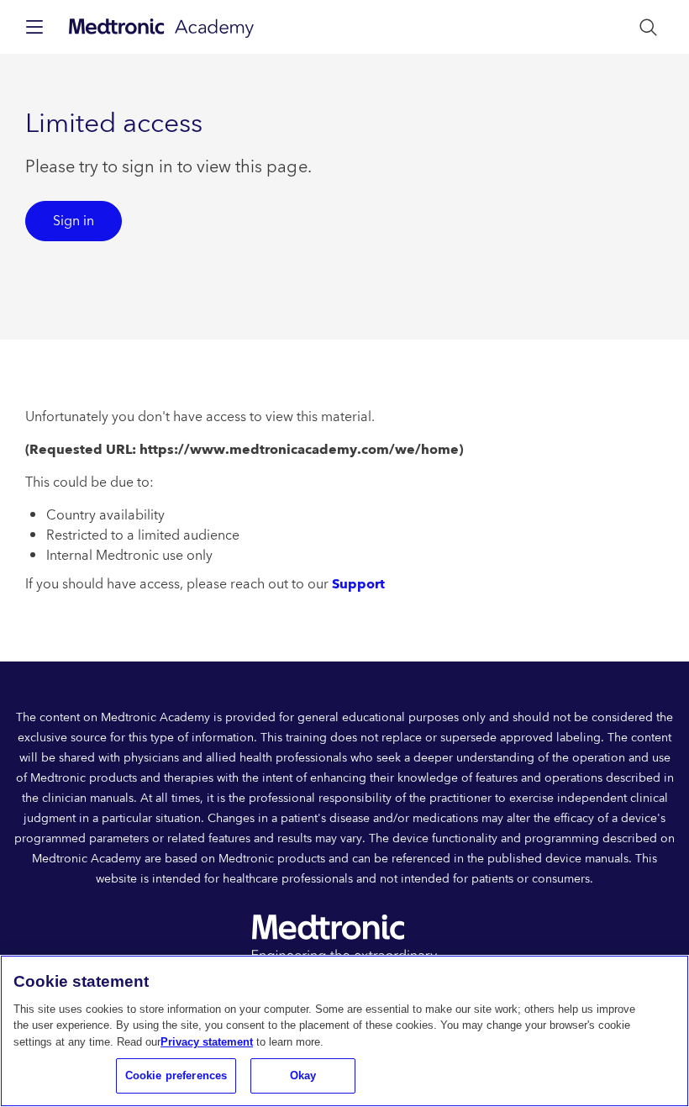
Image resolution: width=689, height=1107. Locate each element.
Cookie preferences (176, 1075)
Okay (303, 1075)
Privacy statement (206, 1042)
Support (358, 584)
